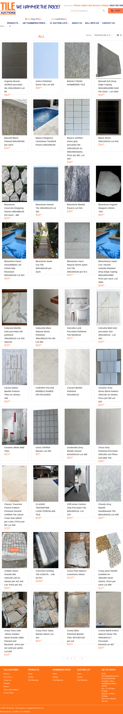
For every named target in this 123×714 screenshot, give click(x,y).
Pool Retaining (33, 680)
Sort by (88, 35)
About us (7, 674)
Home (2, 26)
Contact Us (7, 680)
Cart (117, 10)
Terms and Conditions (11, 690)
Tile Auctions (10, 708)
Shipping (7, 683)
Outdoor (31, 677)
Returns (6, 686)
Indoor (30, 674)
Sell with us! (8, 677)
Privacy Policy (9, 693)
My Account (69, 6)
